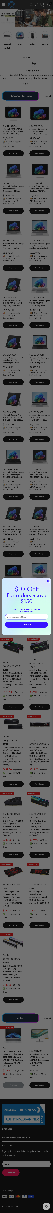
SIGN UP (26, 624)
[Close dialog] (48, 581)
